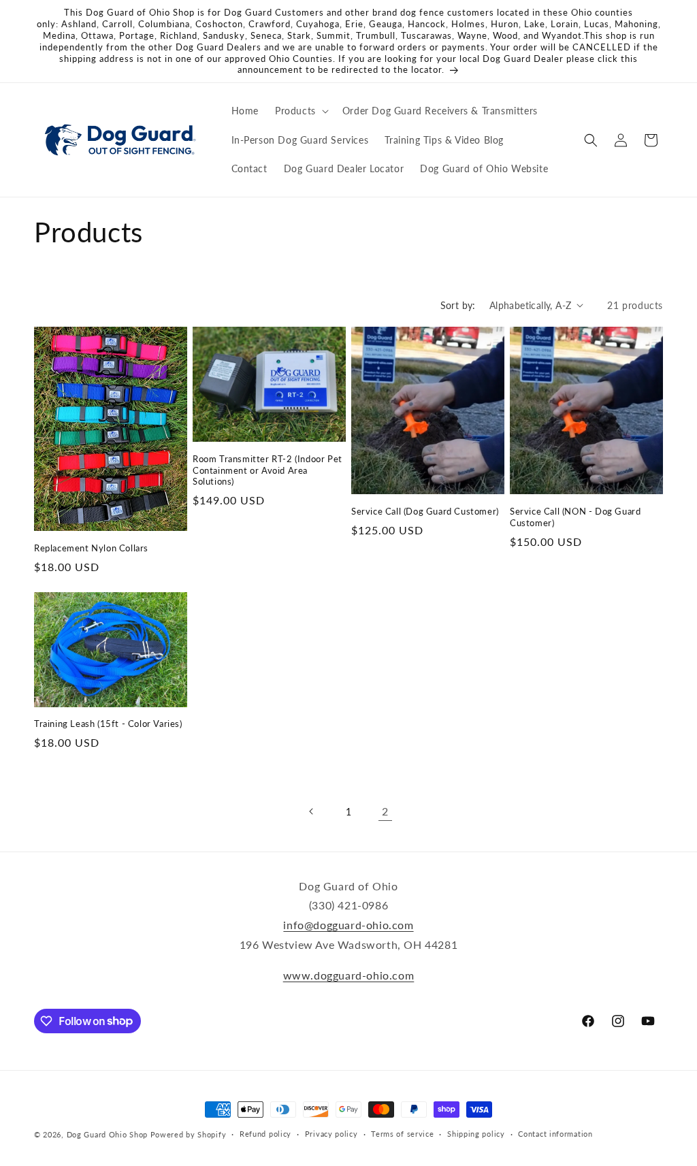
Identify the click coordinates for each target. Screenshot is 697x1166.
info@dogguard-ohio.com (348, 924)
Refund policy (265, 1133)
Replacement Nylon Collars (91, 547)
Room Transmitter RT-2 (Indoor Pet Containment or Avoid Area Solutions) (267, 470)
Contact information (555, 1133)
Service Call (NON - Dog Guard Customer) (575, 517)
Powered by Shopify (188, 1134)
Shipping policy (476, 1133)
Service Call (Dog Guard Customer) (425, 511)
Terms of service (402, 1133)
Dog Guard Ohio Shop (107, 1134)
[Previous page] (312, 811)
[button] (300, 111)
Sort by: (458, 305)
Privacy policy (331, 1133)
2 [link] (385, 811)
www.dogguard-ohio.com (349, 975)
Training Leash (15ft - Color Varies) (108, 723)
